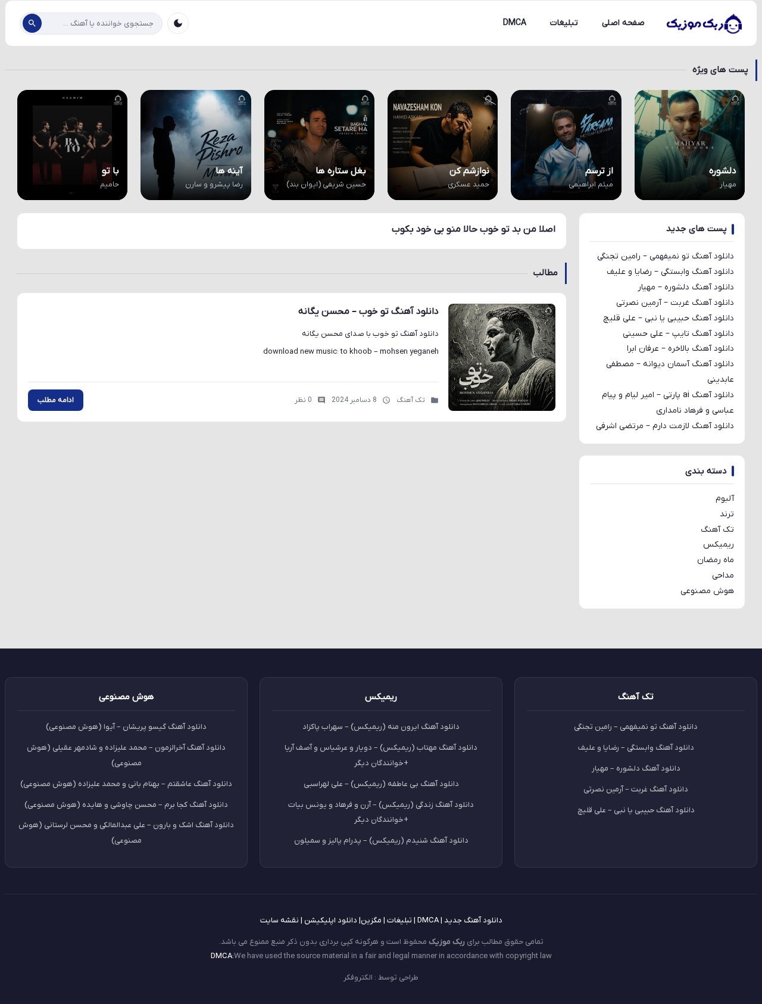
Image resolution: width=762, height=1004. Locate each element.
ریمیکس (718, 544)
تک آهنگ (717, 529)
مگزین (371, 920)
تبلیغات (564, 23)
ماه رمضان (715, 560)
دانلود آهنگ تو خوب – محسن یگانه (368, 311)
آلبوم (725, 498)
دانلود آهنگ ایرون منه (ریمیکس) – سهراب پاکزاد (381, 727)
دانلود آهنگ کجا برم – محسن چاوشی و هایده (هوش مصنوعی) (126, 805)
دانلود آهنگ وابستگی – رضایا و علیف (670, 271)
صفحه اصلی (623, 23)
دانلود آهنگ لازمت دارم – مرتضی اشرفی (665, 426)
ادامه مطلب (56, 400)
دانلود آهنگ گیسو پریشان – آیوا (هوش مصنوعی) (126, 727)
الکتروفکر (358, 977)
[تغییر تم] (178, 23)
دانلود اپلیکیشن (330, 920)
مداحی (723, 575)
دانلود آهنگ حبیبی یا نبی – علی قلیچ (668, 318)
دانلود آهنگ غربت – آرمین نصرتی (675, 302)
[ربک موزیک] (703, 23)
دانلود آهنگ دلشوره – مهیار (686, 287)
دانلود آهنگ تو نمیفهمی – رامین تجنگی (665, 256)
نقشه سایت (279, 920)
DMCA (514, 23)
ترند (727, 514)
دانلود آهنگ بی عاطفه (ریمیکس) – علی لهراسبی (381, 784)
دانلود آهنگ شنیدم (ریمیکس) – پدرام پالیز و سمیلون (381, 840)
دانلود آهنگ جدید (473, 920)
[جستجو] (32, 23)
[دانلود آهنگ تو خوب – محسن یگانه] (501, 357)
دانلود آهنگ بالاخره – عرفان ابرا (680, 348)
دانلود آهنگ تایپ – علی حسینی (678, 333)
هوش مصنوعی (707, 591)
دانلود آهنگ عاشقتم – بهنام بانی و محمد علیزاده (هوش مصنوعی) (126, 784)
